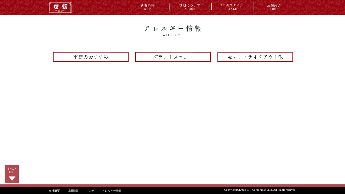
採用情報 (73, 190)
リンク (90, 190)
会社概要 (54, 190)
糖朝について (190, 7)
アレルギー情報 (111, 190)
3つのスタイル (232, 7)
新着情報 (148, 7)
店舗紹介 (274, 7)
